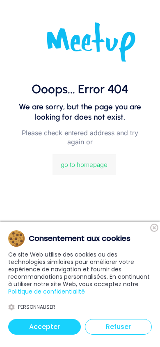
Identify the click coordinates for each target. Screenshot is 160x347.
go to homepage (84, 165)
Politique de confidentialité (46, 291)
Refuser (118, 326)
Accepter (44, 326)
